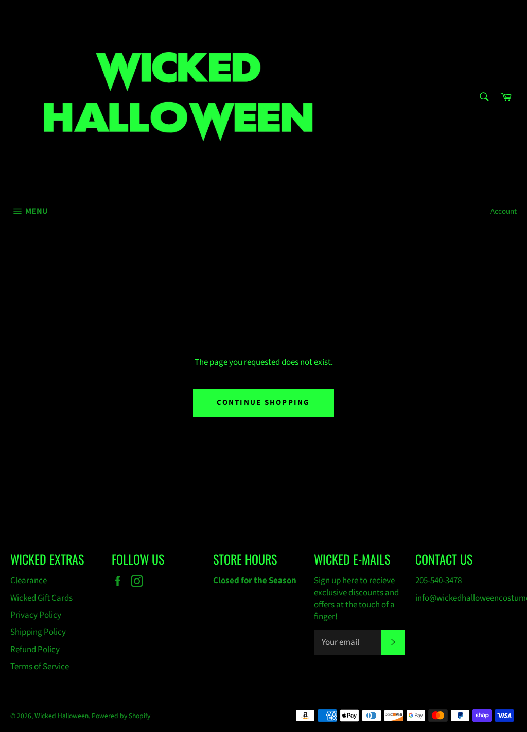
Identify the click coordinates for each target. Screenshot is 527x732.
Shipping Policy (38, 632)
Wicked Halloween (61, 716)
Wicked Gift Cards (41, 598)
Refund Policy (35, 649)
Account (503, 211)
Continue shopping (263, 402)
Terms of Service (39, 666)
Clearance (28, 580)
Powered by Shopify (121, 716)
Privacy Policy (35, 615)
